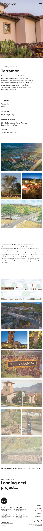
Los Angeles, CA (6, 515)
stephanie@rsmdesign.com (7, 523)
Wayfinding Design (8, 115)
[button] (40, 4)
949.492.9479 (4, 511)
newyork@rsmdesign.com (21, 516)
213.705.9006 (4, 518)
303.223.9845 (4, 525)
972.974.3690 (19, 511)
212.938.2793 (19, 518)
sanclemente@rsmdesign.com (8, 509)
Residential (5, 104)
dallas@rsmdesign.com (21, 509)
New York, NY (20, 515)
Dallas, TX (19, 508)
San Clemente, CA (6, 508)
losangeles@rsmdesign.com (7, 516)
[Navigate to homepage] (8, 4)
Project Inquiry (5, 522)
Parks (3, 106)
